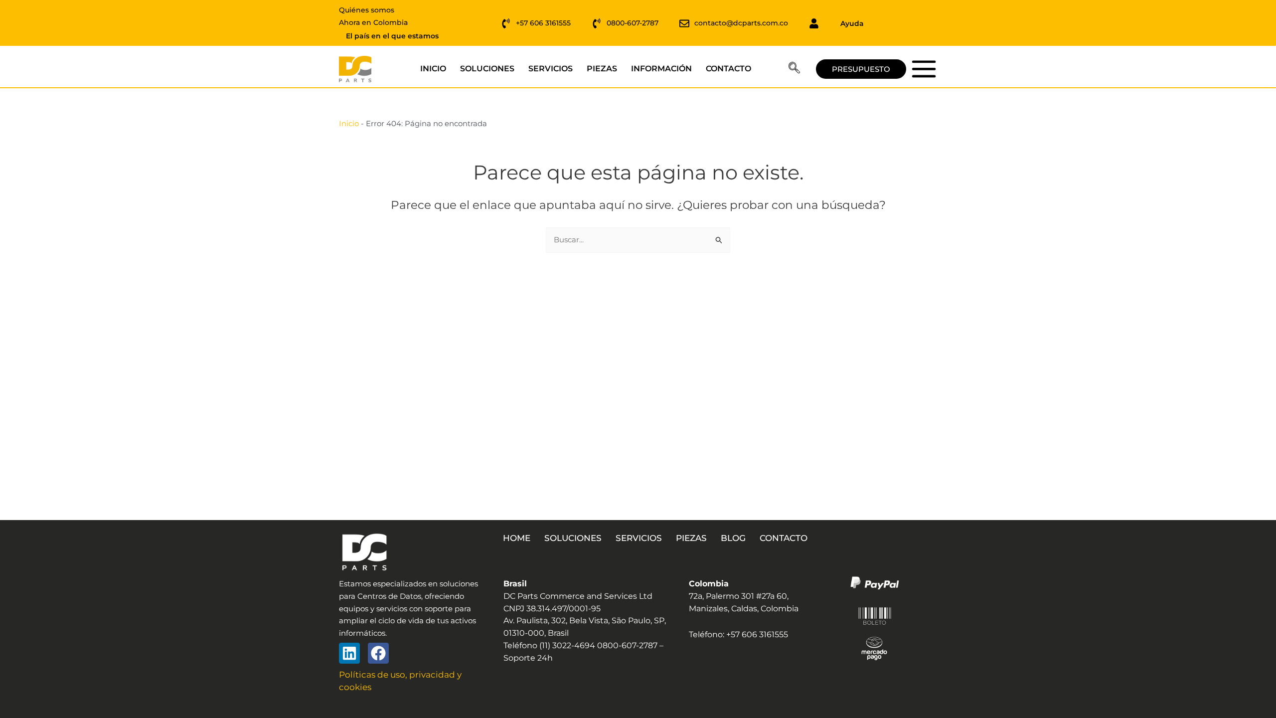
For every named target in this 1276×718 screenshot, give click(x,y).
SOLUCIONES (487, 68)
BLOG (733, 538)
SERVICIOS (550, 68)
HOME (516, 538)
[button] (794, 69)
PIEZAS (602, 68)
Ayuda (852, 23)
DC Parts (924, 68)
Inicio (349, 123)
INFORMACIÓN (661, 68)
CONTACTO (728, 68)
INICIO (433, 68)
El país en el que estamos (392, 35)
